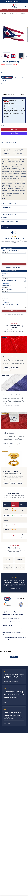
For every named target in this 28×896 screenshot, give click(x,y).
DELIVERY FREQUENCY (9, 103)
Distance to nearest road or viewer (11, 259)
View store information (7, 145)
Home (2, 13)
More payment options (14, 136)
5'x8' (22, 77)
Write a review (14, 656)
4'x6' (16, 77)
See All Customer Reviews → (14, 729)
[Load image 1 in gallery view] (6, 56)
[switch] (24, 281)
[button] (2, 6)
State (3, 275)
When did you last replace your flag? (11, 304)
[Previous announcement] (2, 1)
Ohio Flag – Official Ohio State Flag (10, 13)
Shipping (2, 66)
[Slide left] (1, 56)
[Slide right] (26, 56)
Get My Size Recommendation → (14, 264)
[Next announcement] (25, 1)
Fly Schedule (5, 298)
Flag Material (6, 285)
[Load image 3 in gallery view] (21, 56)
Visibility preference (7, 254)
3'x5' (6, 77)
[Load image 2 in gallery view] (14, 56)
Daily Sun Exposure (7, 289)
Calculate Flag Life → (14, 310)
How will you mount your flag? (10, 250)
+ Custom (4, 80)
